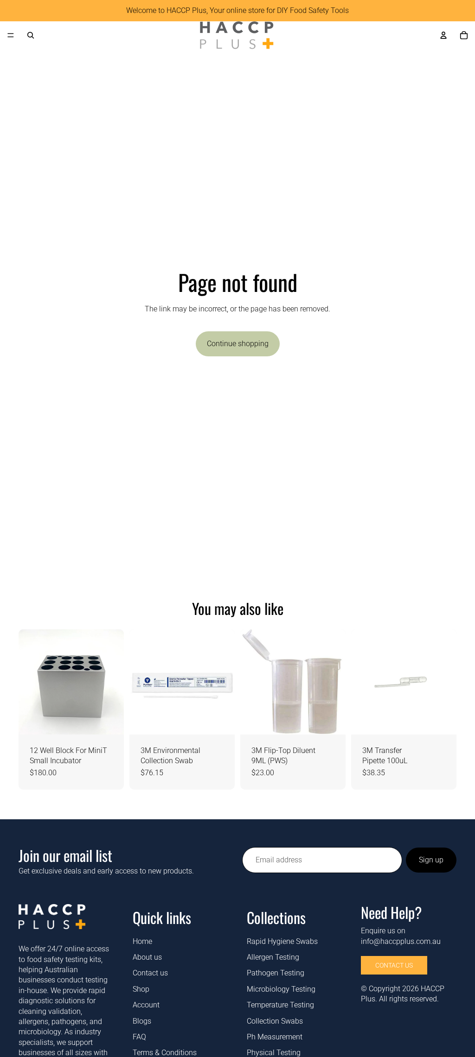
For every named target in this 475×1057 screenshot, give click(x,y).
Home (142, 941)
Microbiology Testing (281, 989)
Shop (141, 989)
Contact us (150, 973)
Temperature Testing (280, 1005)
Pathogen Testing (275, 973)
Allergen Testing (273, 957)
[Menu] (10, 35)
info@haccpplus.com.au (401, 941)
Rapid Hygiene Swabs (282, 941)
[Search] (30, 35)
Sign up (431, 859)
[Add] (109, 720)
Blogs (142, 1021)
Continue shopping (238, 343)
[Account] (443, 35)
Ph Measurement (274, 1036)
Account (146, 1005)
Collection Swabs (275, 1021)
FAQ (139, 1036)
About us (147, 957)
